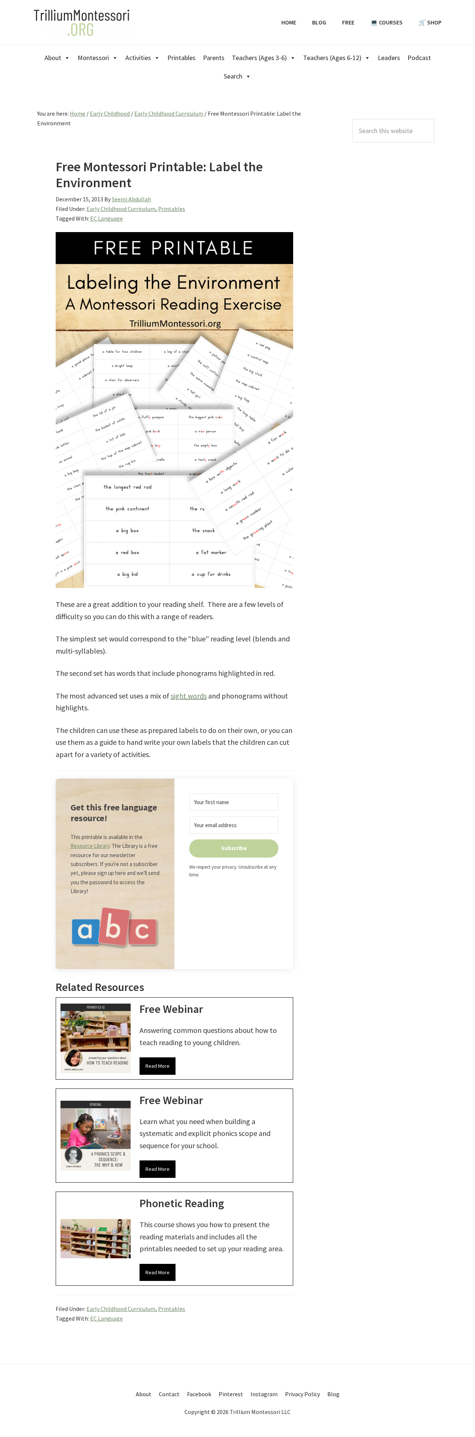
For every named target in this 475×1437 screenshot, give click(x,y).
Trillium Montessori (81, 22)
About (53, 57)
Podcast (419, 57)
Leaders (389, 57)
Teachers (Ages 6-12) (332, 57)
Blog (333, 1394)
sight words (189, 695)
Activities (138, 57)
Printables (181, 57)
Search (233, 76)
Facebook (199, 1394)
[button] (115, 930)
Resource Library (90, 845)
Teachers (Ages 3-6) (259, 57)
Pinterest (231, 1394)
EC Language (106, 218)
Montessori (93, 57)
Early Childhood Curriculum (120, 208)
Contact (169, 1394)
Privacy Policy (302, 1394)
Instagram (264, 1394)
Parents (214, 57)
